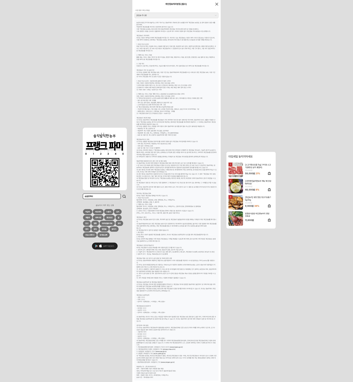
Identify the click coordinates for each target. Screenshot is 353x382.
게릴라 (87, 218)
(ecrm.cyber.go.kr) (159, 353)
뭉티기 (114, 229)
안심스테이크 (89, 235)
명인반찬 (109, 218)
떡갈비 (87, 212)
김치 (117, 212)
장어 (95, 229)
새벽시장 (98, 218)
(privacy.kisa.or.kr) (169, 349)
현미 (119, 223)
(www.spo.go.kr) (161, 351)
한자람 (104, 229)
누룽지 (108, 212)
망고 (86, 223)
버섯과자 (98, 212)
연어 (86, 229)
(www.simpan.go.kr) (168, 362)
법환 (95, 223)
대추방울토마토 (107, 223)
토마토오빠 (103, 235)
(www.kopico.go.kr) (176, 347)
